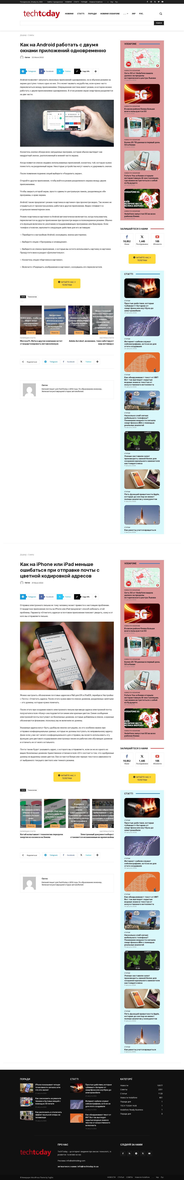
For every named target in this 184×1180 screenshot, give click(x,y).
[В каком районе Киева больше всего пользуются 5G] (142, 94)
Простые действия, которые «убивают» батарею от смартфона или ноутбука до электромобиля (139, 307)
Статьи (127, 301)
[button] (160, 13)
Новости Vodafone (132, 70)
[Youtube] (162, 2)
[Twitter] (155, 2)
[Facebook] (147, 2)
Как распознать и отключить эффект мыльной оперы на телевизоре (48, 1115)
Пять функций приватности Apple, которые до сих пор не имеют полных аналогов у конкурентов (141, 496)
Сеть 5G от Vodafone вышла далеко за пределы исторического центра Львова (140, 75)
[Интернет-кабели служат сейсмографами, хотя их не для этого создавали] (142, 326)
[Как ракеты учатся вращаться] (142, 515)
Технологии (32, 297)
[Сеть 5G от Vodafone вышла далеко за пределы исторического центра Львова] (142, 58)
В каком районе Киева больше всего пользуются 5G (139, 110)
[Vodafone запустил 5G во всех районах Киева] (142, 198)
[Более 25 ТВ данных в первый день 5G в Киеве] (142, 127)
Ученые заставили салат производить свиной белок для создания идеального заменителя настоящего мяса (142, 460)
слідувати (142, 235)
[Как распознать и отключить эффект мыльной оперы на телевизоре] (26, 1115)
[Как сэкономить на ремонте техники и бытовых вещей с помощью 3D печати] (26, 1101)
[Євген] (22, 57)
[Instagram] (151, 2)
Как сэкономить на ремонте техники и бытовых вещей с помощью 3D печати (48, 1101)
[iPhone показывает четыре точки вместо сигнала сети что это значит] (26, 1088)
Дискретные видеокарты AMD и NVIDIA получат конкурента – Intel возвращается (55, 320)
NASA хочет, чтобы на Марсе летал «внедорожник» (30, 320)
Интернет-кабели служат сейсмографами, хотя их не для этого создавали (140, 344)
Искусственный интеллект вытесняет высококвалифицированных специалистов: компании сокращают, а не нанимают (103, 320)
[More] (96, 71)
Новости (30, 332)
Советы (31, 35)
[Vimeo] (158, 2)
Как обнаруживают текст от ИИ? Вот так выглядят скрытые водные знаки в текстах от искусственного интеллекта (141, 381)
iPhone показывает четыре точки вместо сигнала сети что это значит (47, 1087)
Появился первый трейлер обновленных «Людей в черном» (79, 320)
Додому (23, 35)
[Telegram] (136, 1153)
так (127, 235)
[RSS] (129, 1153)
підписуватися (158, 235)
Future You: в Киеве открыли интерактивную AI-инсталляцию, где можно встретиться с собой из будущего (141, 179)
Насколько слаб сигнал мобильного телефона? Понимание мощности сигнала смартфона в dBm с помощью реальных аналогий (139, 420)
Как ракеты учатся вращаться (140, 530)
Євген (27, 57)
